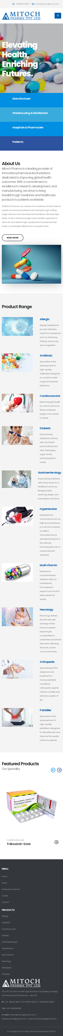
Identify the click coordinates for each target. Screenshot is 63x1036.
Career (5, 896)
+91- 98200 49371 (12, 1002)
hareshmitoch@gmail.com (14, 1019)
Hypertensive (48, 509)
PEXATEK (52, 1031)
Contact (5, 902)
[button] (57, 59)
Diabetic (45, 428)
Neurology (46, 609)
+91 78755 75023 (29, 1002)
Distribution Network (10, 889)
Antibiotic (46, 355)
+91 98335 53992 (46, 1002)
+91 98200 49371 (22, 4)
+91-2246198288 (13, 1008)
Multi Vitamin (48, 565)
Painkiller (45, 710)
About (4, 883)
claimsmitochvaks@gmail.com (42, 1019)
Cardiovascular (50, 396)
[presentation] (53, 770)
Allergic (44, 319)
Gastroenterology (49, 472)
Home (4, 876)
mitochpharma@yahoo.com (22, 1015)
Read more (13, 237)
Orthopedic (47, 662)
